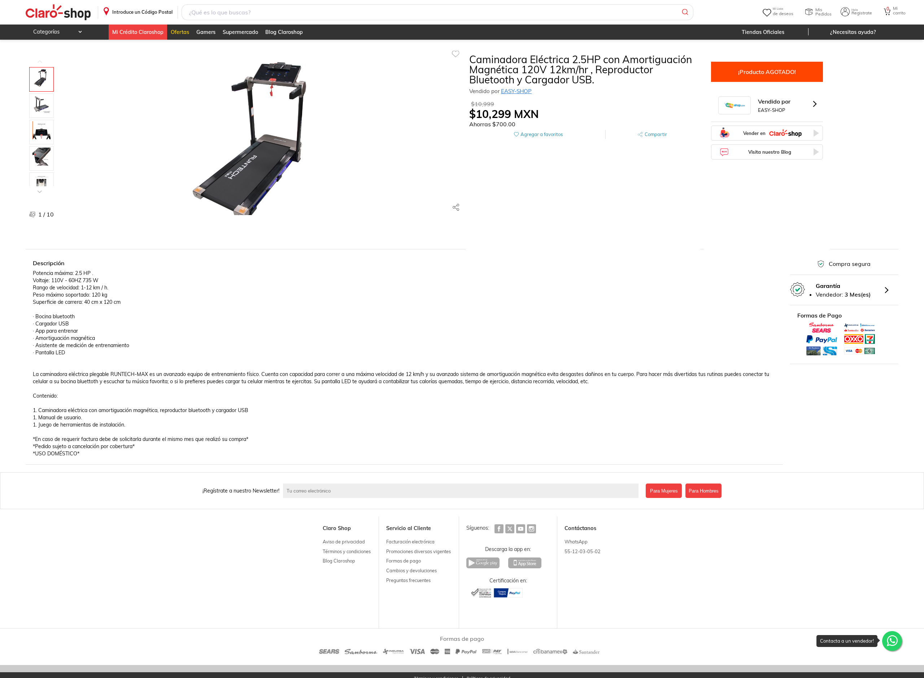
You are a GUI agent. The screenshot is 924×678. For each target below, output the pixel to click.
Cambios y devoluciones (411, 570)
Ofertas (180, 32)
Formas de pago (403, 561)
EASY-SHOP (516, 91)
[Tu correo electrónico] (462, 491)
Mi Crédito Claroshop (138, 32)
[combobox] (437, 12)
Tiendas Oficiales (763, 32)
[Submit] (684, 12)
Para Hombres (704, 491)
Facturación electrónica (410, 541)
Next (39, 186)
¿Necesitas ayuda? (853, 32)
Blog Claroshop (284, 32)
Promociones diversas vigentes (418, 551)
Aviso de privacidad (344, 541)
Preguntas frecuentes (408, 580)
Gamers (205, 32)
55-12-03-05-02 (583, 551)
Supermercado (240, 32)
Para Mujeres (664, 491)
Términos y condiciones (347, 551)
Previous (39, 56)
